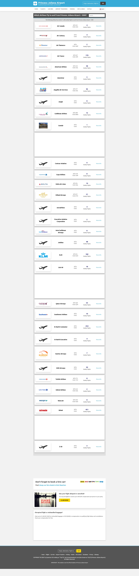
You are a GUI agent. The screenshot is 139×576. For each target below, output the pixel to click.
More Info (98, 26)
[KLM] (43, 254)
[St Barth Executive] (43, 339)
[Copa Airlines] (43, 174)
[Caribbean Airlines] (43, 113)
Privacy (91, 554)
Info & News (81, 9)
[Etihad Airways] (43, 195)
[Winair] (43, 410)
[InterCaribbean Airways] (43, 231)
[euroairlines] (43, 207)
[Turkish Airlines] (43, 379)
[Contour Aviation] (43, 163)
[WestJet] (43, 400)
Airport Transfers (61, 9)
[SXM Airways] (43, 368)
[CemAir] (43, 125)
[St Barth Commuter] (43, 326)
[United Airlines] (43, 389)
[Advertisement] (69, 144)
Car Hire (50, 9)
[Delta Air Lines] (43, 184)
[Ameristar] (43, 77)
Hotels (89, 9)
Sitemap (96, 554)
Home (36, 9)
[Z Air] (43, 446)
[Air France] (43, 56)
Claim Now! (64, 500)
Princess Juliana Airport (51, 3)
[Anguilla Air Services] (43, 89)
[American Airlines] (43, 67)
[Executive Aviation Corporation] (43, 220)
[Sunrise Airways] (43, 353)
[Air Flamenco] (43, 45)
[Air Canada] (43, 26)
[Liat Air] (43, 267)
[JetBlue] (43, 242)
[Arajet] (43, 101)
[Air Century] (43, 35)
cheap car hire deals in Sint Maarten (52, 485)
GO (103, 3)
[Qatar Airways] (43, 303)
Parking (72, 9)
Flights (43, 9)
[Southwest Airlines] (43, 314)
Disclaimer (85, 554)
